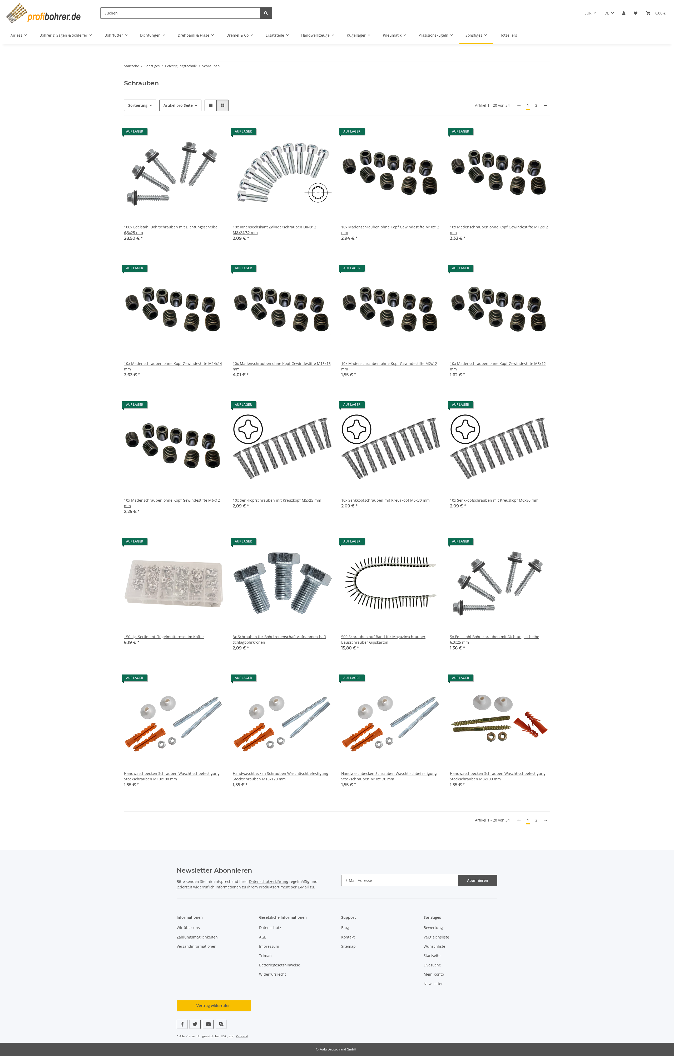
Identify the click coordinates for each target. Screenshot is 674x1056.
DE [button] (606, 13)
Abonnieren (477, 880)
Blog (345, 927)
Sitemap (348, 946)
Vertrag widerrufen (213, 1005)
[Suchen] (266, 13)
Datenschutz (270, 927)
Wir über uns (188, 927)
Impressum (269, 946)
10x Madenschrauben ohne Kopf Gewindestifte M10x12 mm (390, 229)
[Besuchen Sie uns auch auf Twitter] (195, 1024)
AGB (262, 937)
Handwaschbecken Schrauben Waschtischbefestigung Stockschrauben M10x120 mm (280, 776)
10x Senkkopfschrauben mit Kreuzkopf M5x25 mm (277, 500)
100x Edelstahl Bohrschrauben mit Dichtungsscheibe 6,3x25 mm (170, 229)
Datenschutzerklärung (268, 881)
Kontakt (348, 937)
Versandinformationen (196, 946)
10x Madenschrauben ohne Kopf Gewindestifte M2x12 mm (389, 366)
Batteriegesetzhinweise (279, 964)
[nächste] (545, 105)
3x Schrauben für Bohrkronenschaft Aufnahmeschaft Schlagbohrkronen (279, 639)
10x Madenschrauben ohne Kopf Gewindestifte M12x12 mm (499, 229)
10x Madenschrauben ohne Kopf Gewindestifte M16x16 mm (282, 366)
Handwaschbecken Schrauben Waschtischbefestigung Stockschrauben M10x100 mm (172, 776)
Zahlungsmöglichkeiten (197, 937)
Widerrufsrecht (272, 974)
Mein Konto (434, 974)
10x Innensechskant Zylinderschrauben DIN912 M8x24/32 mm (274, 229)
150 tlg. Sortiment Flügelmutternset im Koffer (164, 636)
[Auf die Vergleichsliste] (201, 133)
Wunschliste (434, 946)
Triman (265, 955)
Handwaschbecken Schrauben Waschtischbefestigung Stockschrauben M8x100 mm (498, 776)
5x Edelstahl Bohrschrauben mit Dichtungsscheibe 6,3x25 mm (494, 639)
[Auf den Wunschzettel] (215, 133)
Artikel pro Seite (178, 105)
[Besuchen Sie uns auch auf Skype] (221, 1024)
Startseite (432, 955)
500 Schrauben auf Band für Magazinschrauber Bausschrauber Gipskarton (383, 639)
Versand (242, 1036)
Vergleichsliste (436, 937)
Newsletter (433, 983)
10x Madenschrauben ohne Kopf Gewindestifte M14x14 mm (173, 366)
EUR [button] (588, 13)
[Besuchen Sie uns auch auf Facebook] (182, 1024)
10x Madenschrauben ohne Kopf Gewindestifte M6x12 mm (172, 503)
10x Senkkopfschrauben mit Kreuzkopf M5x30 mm (385, 500)
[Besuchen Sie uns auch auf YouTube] (208, 1024)
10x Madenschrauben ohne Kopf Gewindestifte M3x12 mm (498, 366)
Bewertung (433, 927)
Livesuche (432, 964)
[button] (624, 13)
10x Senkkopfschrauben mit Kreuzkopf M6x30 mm (494, 500)
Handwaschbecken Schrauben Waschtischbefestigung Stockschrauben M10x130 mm (389, 776)
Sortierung (137, 105)
